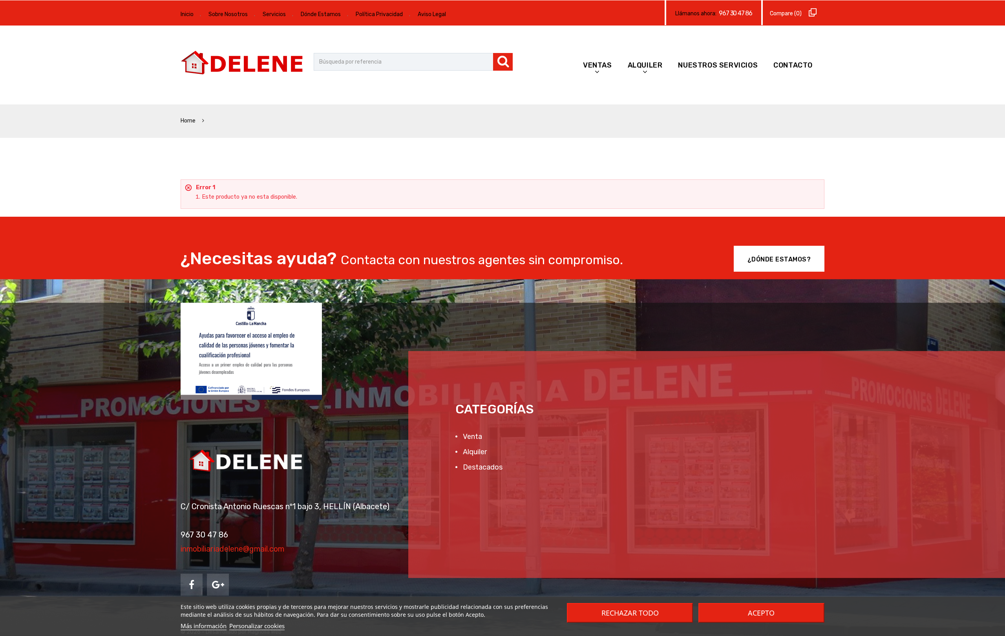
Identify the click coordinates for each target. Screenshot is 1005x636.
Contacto (793, 65)
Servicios (274, 14)
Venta (471, 436)
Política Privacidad (379, 14)
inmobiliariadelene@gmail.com (232, 549)
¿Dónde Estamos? (779, 259)
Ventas (597, 65)
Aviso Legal (432, 14)
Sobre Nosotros (228, 14)
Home (189, 120)
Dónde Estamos (321, 14)
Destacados (481, 467)
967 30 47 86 (735, 13)
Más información (204, 626)
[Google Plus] (218, 585)
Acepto (761, 613)
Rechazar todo (630, 613)
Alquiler (645, 65)
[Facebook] (192, 585)
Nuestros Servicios (718, 65)
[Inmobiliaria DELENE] (243, 63)
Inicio (187, 14)
